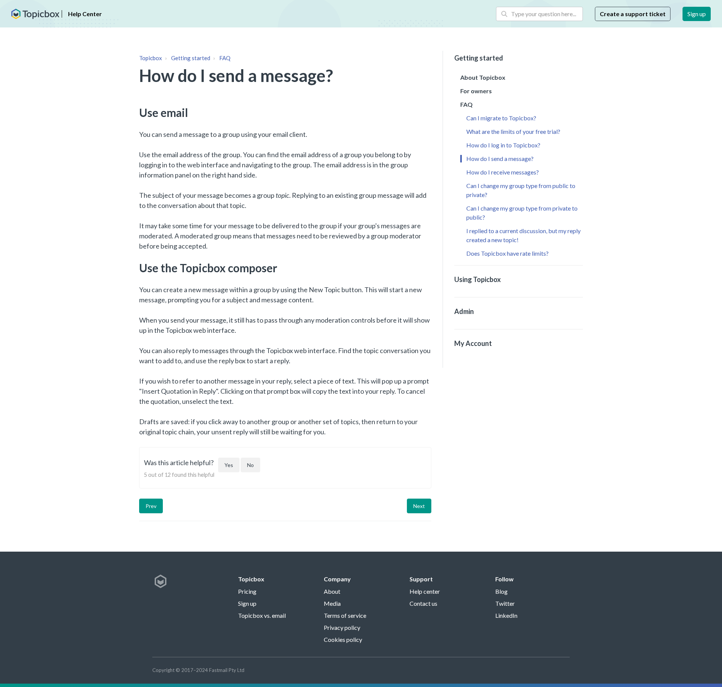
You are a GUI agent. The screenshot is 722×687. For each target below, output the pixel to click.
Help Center (85, 13)
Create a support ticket (633, 13)
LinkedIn (506, 615)
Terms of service (345, 615)
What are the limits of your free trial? (513, 131)
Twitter (505, 603)
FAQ (225, 58)
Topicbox (150, 58)
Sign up (696, 13)
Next (419, 506)
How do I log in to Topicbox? (503, 145)
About (332, 591)
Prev (151, 506)
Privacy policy (342, 627)
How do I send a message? (500, 158)
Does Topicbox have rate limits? (507, 253)
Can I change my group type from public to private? (520, 190)
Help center (425, 591)
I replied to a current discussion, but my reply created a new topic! (523, 235)
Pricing (247, 591)
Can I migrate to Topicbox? (501, 117)
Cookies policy (343, 639)
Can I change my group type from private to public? (522, 213)
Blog (501, 591)
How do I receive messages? (502, 172)
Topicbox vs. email (262, 615)
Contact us (423, 603)
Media (332, 603)
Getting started (190, 58)
